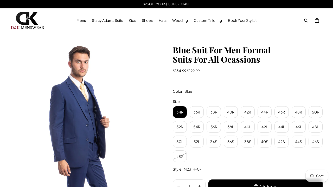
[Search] (306, 20)
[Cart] (317, 20)
